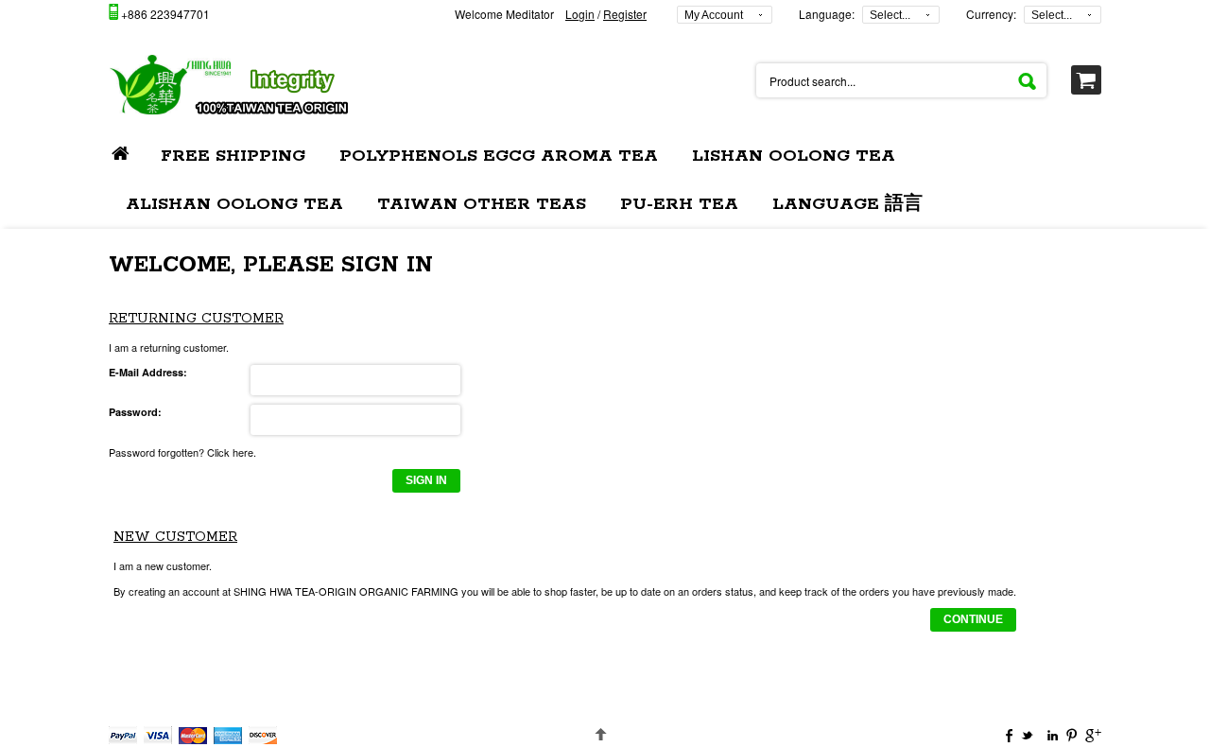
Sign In (426, 480)
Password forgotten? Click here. (182, 452)
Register (625, 14)
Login (580, 14)
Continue (973, 619)
